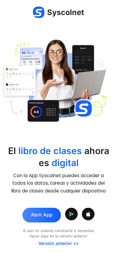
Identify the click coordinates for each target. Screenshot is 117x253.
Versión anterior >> (58, 243)
